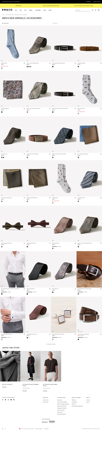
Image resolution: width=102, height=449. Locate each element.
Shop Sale (4, 386)
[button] (16, 10)
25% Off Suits (18, 5)
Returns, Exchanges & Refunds (63, 404)
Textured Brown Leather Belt (83, 334)
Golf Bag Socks (55, 197)
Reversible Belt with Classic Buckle (84, 288)
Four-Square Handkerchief (83, 154)
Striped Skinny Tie (81, 197)
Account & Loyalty (61, 410)
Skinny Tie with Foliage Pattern (33, 63)
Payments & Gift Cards (61, 406)
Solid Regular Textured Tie (32, 334)
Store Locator (96, 1)
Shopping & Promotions (62, 408)
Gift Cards (74, 404)
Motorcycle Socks (81, 108)
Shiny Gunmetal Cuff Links (6, 334)
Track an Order (46, 400)
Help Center (59, 400)
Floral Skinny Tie (55, 288)
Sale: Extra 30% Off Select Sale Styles (51, 5)
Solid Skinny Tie (4, 154)
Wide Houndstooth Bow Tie (6, 243)
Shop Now (25, 390)
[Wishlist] (95, 10)
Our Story (88, 400)
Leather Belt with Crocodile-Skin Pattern (60, 108)
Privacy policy (46, 428)
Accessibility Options (61, 414)
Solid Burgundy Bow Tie (31, 243)
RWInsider (88, 1)
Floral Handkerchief (5, 108)
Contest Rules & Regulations (77, 406)
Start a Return (45, 402)
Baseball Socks (4, 63)
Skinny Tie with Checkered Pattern (33, 108)
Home (3, 14)
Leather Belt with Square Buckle (58, 63)
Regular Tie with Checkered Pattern (59, 154)
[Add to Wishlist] (24, 63)
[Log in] (92, 10)
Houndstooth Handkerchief (32, 197)
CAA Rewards (74, 402)
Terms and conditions (38, 428)
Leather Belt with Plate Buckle (32, 154)
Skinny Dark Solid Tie (31, 288)
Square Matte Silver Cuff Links (58, 334)
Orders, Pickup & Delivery (62, 402)
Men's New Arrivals (9, 14)
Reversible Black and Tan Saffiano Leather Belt (10, 288)
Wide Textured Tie (55, 243)
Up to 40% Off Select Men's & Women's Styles (83, 5)
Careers (87, 402)
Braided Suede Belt (81, 63)
